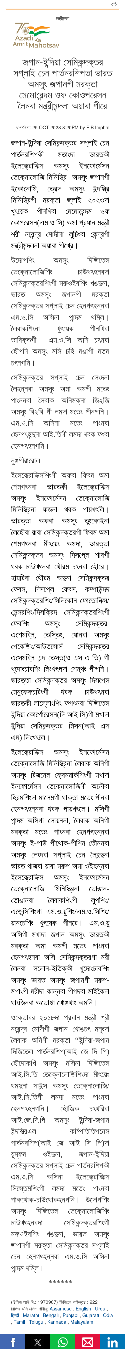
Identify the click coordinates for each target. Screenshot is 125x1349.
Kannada (57, 1321)
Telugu (37, 1321)
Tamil (20, 1321)
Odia (108, 1315)
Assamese (61, 1308)
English (84, 1308)
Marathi (31, 1315)
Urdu (101, 1308)
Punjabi (71, 1315)
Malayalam (81, 1321)
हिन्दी (15, 1315)
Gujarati (91, 1315)
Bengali (51, 1315)
